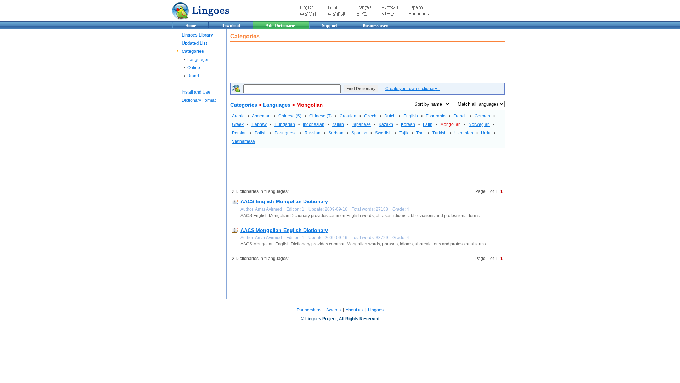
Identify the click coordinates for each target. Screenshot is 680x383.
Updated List (194, 43)
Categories (193, 51)
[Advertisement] (359, 63)
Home (190, 25)
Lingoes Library (197, 35)
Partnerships (309, 309)
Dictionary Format (199, 100)
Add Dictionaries (281, 25)
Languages (198, 59)
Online (193, 67)
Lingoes (376, 309)
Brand (193, 75)
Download (230, 25)
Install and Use (196, 92)
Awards (333, 309)
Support (329, 25)
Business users (376, 25)
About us (354, 309)
